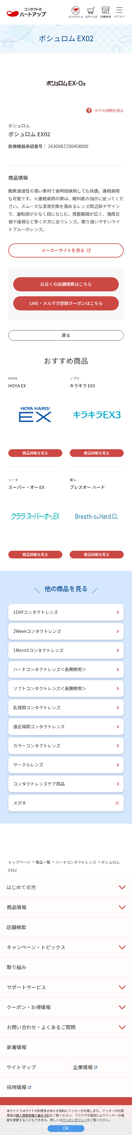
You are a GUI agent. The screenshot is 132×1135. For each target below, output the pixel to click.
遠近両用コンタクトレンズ (39, 726)
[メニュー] (119, 12)
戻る (66, 335)
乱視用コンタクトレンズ (36, 707)
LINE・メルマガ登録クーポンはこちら (66, 303)
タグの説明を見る (109, 110)
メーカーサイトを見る (62, 250)
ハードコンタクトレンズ (76, 861)
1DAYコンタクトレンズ (35, 612)
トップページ (19, 861)
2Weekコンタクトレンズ (37, 631)
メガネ (19, 803)
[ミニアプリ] (76, 12)
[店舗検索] (105, 12)
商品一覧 (43, 861)
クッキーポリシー (74, 1119)
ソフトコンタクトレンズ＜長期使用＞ (49, 688)
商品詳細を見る (35, 452)
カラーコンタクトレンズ (36, 745)
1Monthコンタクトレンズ (38, 650)
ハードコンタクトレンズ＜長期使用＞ (49, 669)
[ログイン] (91, 12)
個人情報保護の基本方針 (33, 1115)
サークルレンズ (28, 764)
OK (66, 1128)
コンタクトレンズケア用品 (39, 784)
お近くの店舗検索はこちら (66, 284)
